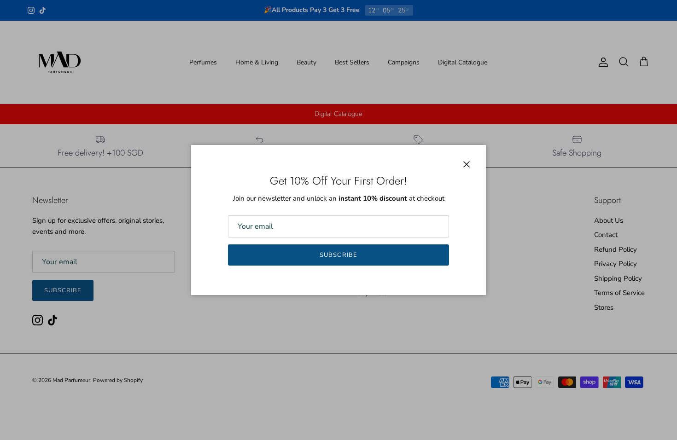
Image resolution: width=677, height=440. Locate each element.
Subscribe (338, 255)
